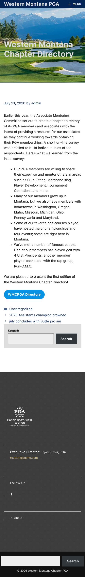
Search (13, 331)
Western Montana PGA (31, 4)
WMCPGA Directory (24, 294)
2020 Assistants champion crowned (37, 315)
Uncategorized (21, 309)
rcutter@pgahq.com (24, 458)
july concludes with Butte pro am (35, 321)
